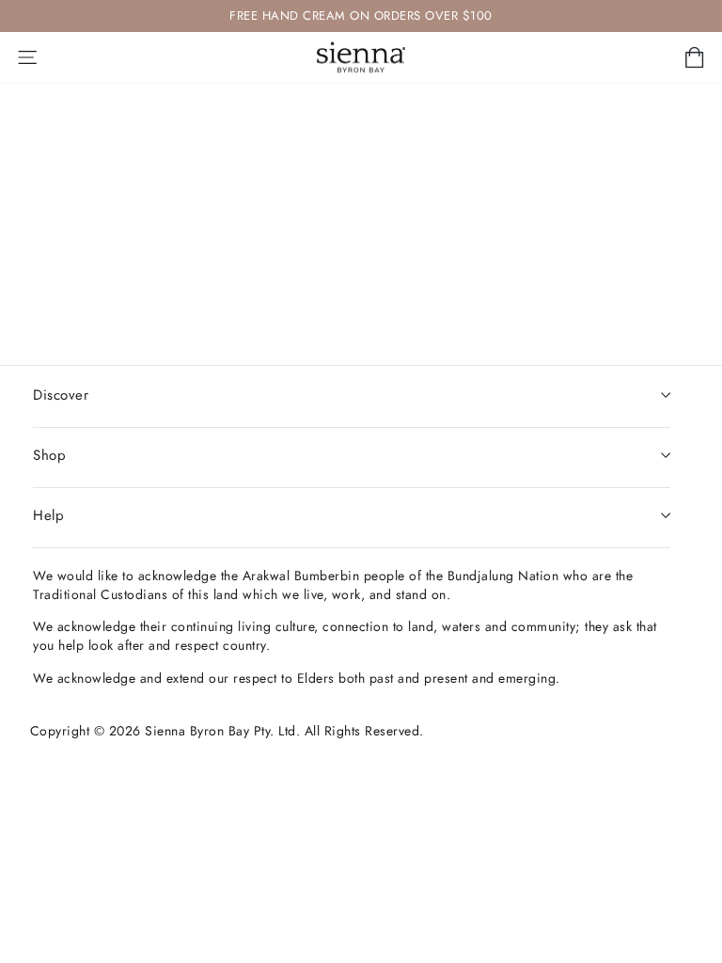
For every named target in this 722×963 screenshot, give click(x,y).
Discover (60, 395)
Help (48, 515)
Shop (49, 455)
